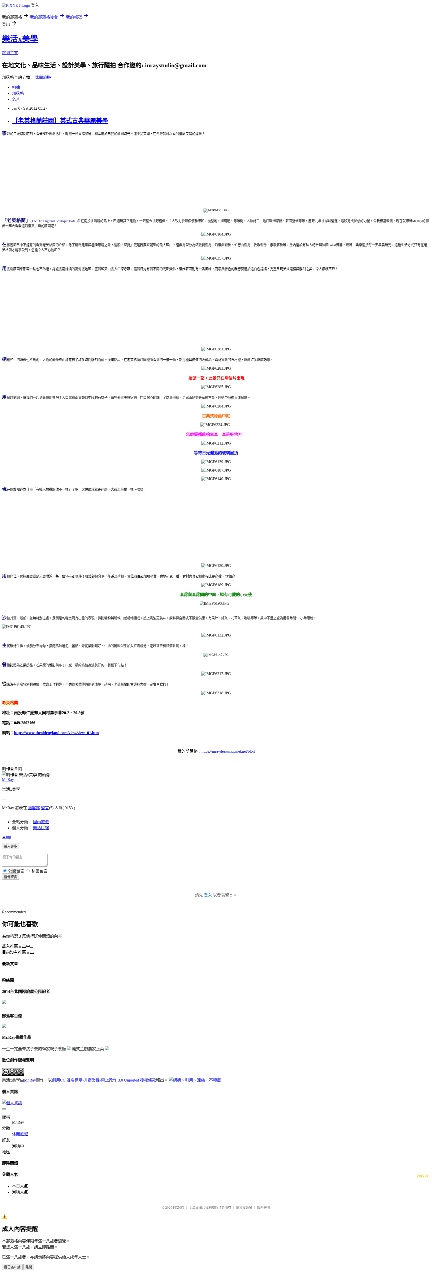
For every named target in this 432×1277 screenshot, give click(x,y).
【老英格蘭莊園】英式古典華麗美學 (60, 120)
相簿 (16, 87)
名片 (16, 99)
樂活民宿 (41, 828)
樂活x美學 (20, 38)
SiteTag (423, 1175)
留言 (45, 808)
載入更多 (10, 846)
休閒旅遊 (43, 77)
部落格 (18, 93)
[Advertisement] (216, 171)
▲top (6, 836)
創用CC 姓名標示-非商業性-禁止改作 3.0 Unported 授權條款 (104, 1080)
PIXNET (178, 1207)
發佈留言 (10, 877)
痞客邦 (34, 808)
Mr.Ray (8, 779)
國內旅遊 (41, 822)
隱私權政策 (244, 1207)
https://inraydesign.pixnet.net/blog (228, 751)
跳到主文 (10, 53)
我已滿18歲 (12, 1267)
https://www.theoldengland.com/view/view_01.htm (56, 733)
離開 (29, 1267)
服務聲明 (263, 1207)
